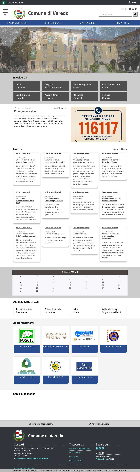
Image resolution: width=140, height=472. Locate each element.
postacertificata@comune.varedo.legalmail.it (34, 458)
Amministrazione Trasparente (79, 448)
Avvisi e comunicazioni (23, 108)
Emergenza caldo (25, 111)
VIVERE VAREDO (87, 23)
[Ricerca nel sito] (135, 14)
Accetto (107, 470)
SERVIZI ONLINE (122, 23)
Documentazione (29, 468)
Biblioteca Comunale (78, 96)
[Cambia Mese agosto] (77, 272)
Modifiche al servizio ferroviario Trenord (111, 161)
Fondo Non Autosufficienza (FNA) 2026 (25, 200)
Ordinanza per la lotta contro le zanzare (111, 199)
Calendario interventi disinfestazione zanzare (26, 235)
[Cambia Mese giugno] (63, 272)
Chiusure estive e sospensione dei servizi (54, 161)
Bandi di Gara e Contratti (23, 96)
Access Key (18, 468)
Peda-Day (77, 198)
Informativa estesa (119, 470)
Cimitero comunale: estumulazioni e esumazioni (110, 236)
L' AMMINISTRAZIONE (17, 23)
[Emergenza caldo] (98, 124)
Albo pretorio (73, 457)
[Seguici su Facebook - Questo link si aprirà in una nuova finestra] (130, 9)
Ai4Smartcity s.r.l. (102, 459)
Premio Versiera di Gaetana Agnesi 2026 (54, 199)
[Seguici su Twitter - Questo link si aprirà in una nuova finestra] (133, 9)
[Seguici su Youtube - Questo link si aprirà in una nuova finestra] (136, 9)
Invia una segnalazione (42, 423)
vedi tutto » (120, 149)
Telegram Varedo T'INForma (53, 86)
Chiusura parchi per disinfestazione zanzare (83, 161)
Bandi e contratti (75, 452)
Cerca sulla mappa (24, 394)
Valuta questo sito (100, 423)
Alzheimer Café (79, 233)
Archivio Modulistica (107, 96)
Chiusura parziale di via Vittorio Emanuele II (25, 161)
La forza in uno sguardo (54, 233)
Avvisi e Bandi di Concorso (52, 96)
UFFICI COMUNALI (52, 23)
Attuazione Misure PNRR (111, 86)
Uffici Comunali (20, 86)
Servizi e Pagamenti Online (82, 86)
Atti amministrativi (76, 461)
